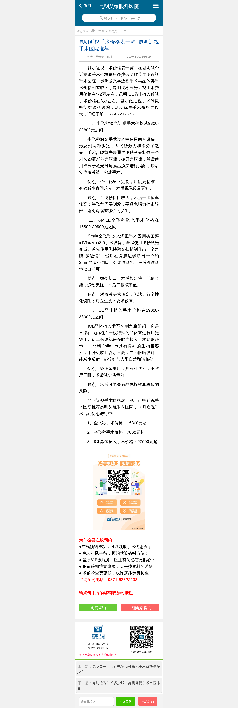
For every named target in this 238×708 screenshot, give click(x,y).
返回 (87, 5)
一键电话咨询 (139, 607)
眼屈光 (112, 31)
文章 (101, 31)
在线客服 (125, 701)
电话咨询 (148, 701)
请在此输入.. (89, 701)
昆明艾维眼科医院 (119, 5)
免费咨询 (98, 607)
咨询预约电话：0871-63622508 (108, 579)
